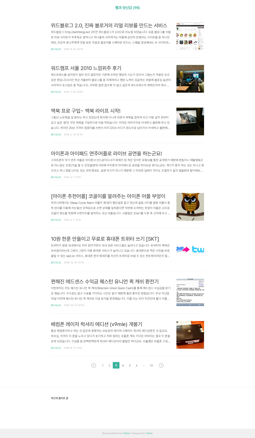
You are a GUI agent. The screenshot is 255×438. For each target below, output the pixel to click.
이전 (93, 365)
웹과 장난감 (56, 49)
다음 (161, 365)
